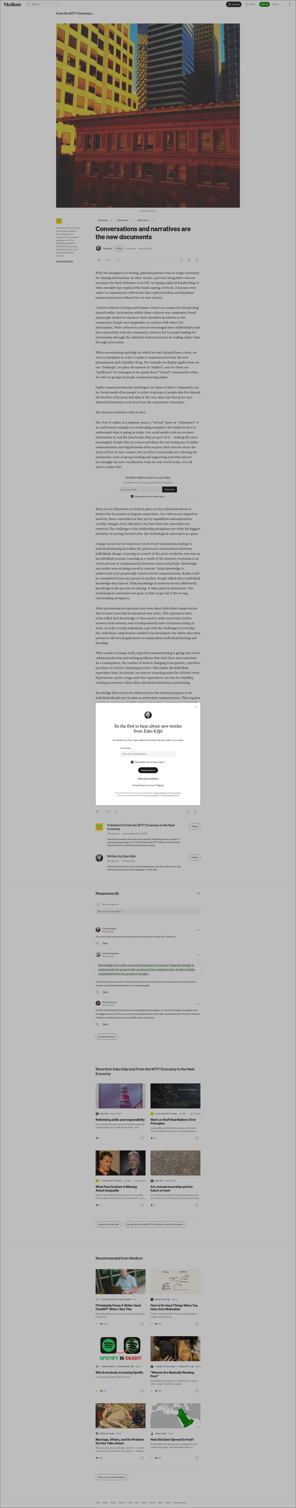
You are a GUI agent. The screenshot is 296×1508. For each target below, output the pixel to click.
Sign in (160, 785)
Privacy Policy (175, 793)
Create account (148, 770)
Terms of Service (160, 793)
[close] (196, 707)
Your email (125, 748)
